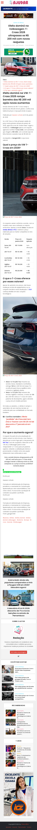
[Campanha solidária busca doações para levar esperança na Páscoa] (11, 722)
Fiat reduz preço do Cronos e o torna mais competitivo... (24, 697)
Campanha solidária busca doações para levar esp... (24, 724)
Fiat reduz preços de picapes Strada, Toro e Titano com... (23, 679)
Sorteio (29, 827)
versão (10, 522)
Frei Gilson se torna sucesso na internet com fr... (23, 732)
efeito (12, 518)
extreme (20, 520)
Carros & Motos (18, 22)
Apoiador (8, 827)
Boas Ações (20, 711)
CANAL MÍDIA (25, 824)
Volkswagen (18, 522)
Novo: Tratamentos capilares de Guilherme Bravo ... (23, 757)
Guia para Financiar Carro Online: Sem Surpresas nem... (24, 670)
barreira (6, 518)
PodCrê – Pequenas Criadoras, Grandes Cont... (24, 749)
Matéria (19, 746)
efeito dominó (20, 518)
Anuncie (14, 827)
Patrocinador (22, 827)
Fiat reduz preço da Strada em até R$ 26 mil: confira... (24, 687)
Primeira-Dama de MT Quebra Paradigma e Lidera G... (24, 715)
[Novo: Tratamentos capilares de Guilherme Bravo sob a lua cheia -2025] (11, 755)
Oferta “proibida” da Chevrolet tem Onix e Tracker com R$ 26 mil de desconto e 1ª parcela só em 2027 (20, 421)
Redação (21, 45)
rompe (27, 520)
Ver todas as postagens (18, 652)
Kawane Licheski (17, 115)
